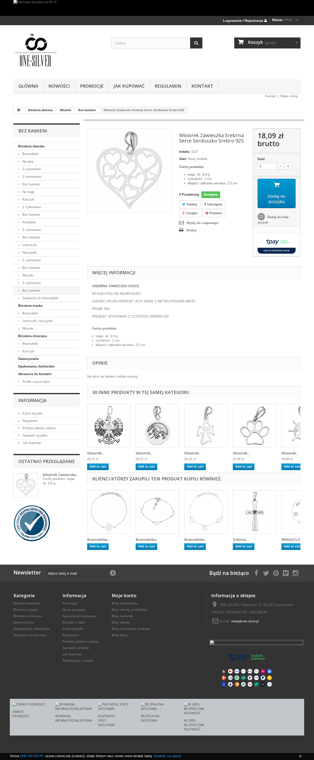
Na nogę (27, 192)
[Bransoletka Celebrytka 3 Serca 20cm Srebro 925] (157, 512)
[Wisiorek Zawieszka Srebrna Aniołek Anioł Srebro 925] (206, 425)
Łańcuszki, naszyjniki (37, 321)
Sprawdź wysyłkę (34, 435)
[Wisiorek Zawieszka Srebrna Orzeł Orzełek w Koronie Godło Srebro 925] (109, 425)
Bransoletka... (98, 539)
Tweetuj (191, 204)
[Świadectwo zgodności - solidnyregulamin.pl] (31, 523)
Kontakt (270, 96)
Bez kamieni (30, 184)
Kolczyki (28, 199)
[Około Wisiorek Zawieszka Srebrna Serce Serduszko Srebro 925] (25, 485)
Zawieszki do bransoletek (39, 298)
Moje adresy (121, 622)
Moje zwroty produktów (129, 610)
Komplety (28, 222)
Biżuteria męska (30, 306)
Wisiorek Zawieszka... (60, 474)
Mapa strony (289, 96)
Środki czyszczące (35, 381)
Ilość (261, 159)
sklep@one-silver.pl (245, 621)
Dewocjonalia (28, 359)
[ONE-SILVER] (58, 51)
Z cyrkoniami (31, 169)
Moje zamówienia (125, 603)
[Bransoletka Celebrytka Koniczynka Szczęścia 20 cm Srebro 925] (206, 512)
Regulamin (168, 86)
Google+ (191, 213)
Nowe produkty (74, 610)
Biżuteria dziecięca (32, 336)
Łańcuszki (29, 245)
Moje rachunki (122, 616)
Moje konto (124, 595)
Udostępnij (214, 204)
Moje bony (120, 635)
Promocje (70, 603)
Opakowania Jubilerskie (36, 366)
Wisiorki (27, 275)
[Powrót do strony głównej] (18, 110)
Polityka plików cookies (39, 428)
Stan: (183, 159)
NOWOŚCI (59, 86)
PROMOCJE (92, 86)
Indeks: (184, 152)
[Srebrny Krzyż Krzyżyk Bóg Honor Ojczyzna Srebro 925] (254, 512)
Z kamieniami (31, 176)
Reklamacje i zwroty (78, 661)
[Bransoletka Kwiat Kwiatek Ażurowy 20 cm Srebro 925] (109, 512)
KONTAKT (202, 86)
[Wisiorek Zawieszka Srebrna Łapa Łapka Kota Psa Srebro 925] (254, 425)
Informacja (32, 400)
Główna (28, 86)
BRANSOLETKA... (295, 539)
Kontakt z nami (74, 622)
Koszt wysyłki (32, 413)
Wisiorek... (95, 453)
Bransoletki (29, 154)
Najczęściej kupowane (79, 616)
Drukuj (191, 230)
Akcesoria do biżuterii (35, 374)
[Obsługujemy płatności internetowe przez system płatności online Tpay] (246, 669)
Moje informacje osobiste (131, 629)
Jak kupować (129, 86)
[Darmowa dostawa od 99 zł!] (157, 8)
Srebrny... (240, 539)
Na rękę (27, 161)
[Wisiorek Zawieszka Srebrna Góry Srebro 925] (157, 425)
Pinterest (215, 213)
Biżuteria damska (31, 146)
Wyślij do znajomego (202, 223)
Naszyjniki (29, 252)
